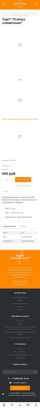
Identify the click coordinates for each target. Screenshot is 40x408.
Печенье (20, 307)
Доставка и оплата (20, 316)
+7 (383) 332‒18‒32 (20, 379)
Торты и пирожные (20, 304)
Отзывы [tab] (22, 226)
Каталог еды (20, 293)
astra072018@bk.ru (20, 383)
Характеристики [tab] (10, 226)
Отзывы (20, 349)
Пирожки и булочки (20, 297)
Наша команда (20, 352)
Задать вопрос (20, 283)
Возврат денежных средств (20, 337)
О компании (20, 344)
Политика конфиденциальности (20, 355)
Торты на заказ (20, 364)
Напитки (20, 310)
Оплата (20, 324)
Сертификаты (20, 358)
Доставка (20, 321)
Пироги (20, 300)
